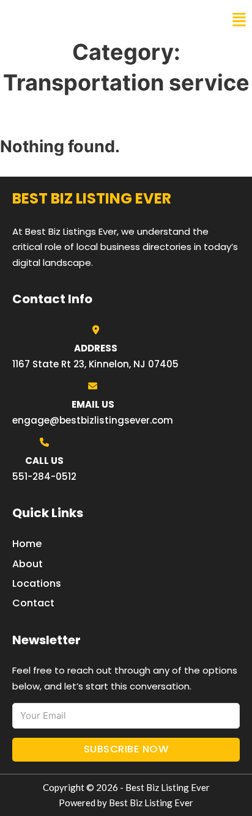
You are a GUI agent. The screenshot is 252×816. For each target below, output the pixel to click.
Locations (36, 583)
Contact (33, 603)
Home (27, 544)
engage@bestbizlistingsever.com (92, 420)
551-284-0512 (44, 476)
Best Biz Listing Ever (73, 19)
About (27, 564)
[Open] (239, 20)
